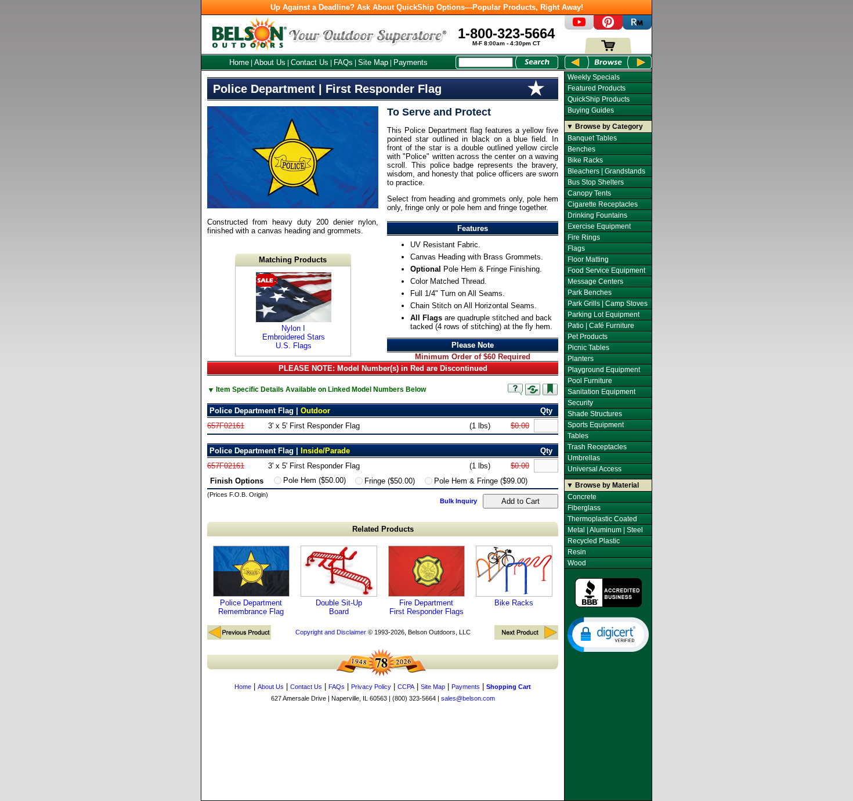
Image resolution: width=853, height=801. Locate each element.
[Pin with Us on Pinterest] (608, 27)
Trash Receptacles (597, 447)
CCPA (405, 686)
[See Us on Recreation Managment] (637, 27)
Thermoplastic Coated (602, 519)
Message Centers (595, 281)
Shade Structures (595, 414)
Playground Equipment (604, 370)
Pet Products (588, 337)
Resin (577, 552)
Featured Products (597, 88)
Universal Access (594, 469)
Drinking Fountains (597, 215)
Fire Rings (584, 237)
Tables (578, 436)
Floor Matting (588, 259)
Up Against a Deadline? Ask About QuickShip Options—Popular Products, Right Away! (426, 7)
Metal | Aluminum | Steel (605, 530)
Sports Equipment (596, 425)
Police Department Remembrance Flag (251, 607)
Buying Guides (591, 110)
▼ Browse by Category (604, 126)
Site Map (373, 62)
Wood (577, 563)
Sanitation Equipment (601, 392)
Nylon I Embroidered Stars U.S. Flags (293, 337)
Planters (581, 359)
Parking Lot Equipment (603, 315)
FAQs (343, 62)
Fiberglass (584, 508)
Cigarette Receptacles (603, 204)
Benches (581, 149)
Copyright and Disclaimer (330, 632)
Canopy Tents (589, 193)
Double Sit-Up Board (339, 607)
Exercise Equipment (599, 226)
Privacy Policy (371, 686)
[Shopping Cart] (608, 50)
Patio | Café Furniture (601, 326)
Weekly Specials (594, 77)
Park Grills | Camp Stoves (608, 304)
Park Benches (590, 292)
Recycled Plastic (594, 541)
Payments (410, 62)
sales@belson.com (468, 698)
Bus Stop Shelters (596, 182)
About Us (269, 62)
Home (239, 62)
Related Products (383, 529)
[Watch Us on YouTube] (579, 27)
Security (580, 403)
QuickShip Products (599, 99)
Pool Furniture (590, 381)
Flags (576, 248)
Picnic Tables (588, 348)
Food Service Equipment (606, 270)
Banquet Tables (592, 138)
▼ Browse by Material (602, 485)
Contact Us (309, 62)
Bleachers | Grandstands (606, 171)
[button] (608, 634)
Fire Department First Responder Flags (426, 607)
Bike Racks (513, 602)
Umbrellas (584, 458)
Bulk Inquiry (458, 500)
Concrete (582, 497)
